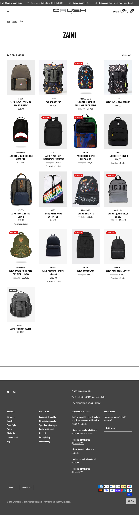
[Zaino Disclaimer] (86, 189)
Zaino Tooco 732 (53, 102)
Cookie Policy (44, 441)
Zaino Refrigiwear (85, 271)
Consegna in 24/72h (73, 3)
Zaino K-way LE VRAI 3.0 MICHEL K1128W (20, 104)
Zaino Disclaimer (86, 213)
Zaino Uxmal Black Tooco (118, 102)
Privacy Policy (44, 437)
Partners (10, 429)
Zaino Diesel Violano (118, 156)
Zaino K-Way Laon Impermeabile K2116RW (53, 157)
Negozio (14, 21)
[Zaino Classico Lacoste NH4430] (53, 246)
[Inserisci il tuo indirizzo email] (129, 428)
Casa (8, 21)
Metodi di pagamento (47, 421)
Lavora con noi (12, 437)
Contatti (10, 421)
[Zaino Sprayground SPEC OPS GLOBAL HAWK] (21, 246)
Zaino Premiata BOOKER (20, 328)
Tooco (53, 99)
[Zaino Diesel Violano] (118, 131)
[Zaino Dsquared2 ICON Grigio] (118, 189)
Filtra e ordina (17, 55)
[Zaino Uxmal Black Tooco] (118, 77)
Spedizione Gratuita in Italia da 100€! (39, 3)
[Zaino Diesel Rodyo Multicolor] (86, 131)
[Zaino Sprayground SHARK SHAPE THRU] (21, 131)
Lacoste (53, 268)
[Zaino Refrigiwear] (86, 246)
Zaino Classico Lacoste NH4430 (53, 273)
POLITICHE (44, 411)
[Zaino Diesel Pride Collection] (53, 189)
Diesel (85, 152)
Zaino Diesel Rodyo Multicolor (86, 157)
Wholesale (11, 433)
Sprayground (85, 99)
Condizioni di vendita (47, 416)
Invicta (21, 210)
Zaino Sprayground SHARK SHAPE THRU (21, 157)
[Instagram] (16, 392)
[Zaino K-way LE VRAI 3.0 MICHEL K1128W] (21, 77)
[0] (130, 11)
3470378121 (78, 443)
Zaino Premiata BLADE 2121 (118, 271)
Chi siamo (11, 416)
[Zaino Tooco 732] (53, 77)
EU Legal (42, 433)
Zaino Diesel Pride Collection (53, 215)
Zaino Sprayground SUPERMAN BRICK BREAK (85, 104)
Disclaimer (85, 210)
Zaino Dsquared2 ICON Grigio (118, 215)
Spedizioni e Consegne (48, 425)
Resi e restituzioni (46, 429)
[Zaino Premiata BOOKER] (21, 304)
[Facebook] (10, 392)
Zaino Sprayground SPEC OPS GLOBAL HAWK (20, 273)
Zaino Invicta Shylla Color (20, 215)
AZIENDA (11, 411)
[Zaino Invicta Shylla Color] (21, 189)
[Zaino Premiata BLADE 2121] (118, 246)
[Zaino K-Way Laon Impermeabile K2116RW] (53, 131)
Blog (8, 441)
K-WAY (20, 99)
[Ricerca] (126, 11)
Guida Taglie (11, 425)
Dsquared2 (118, 210)
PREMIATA (118, 268)
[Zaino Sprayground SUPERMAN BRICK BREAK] (86, 77)
